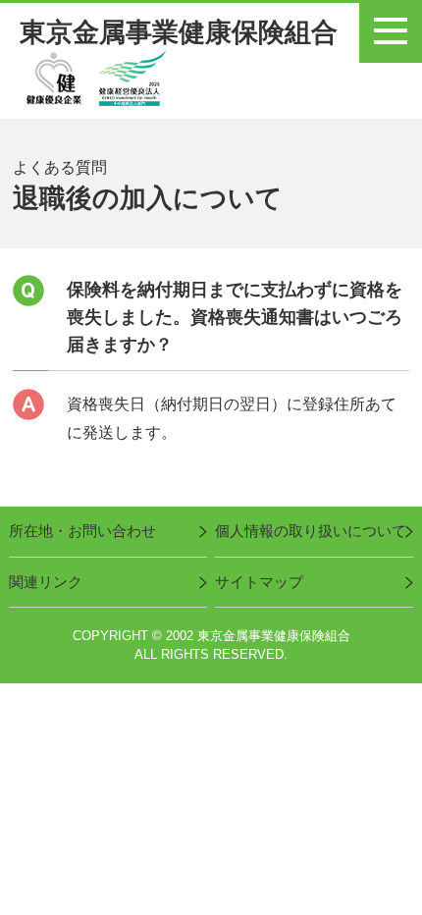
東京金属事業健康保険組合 (179, 32)
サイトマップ (259, 582)
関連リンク (45, 582)
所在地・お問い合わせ (82, 531)
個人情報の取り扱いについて (310, 531)
